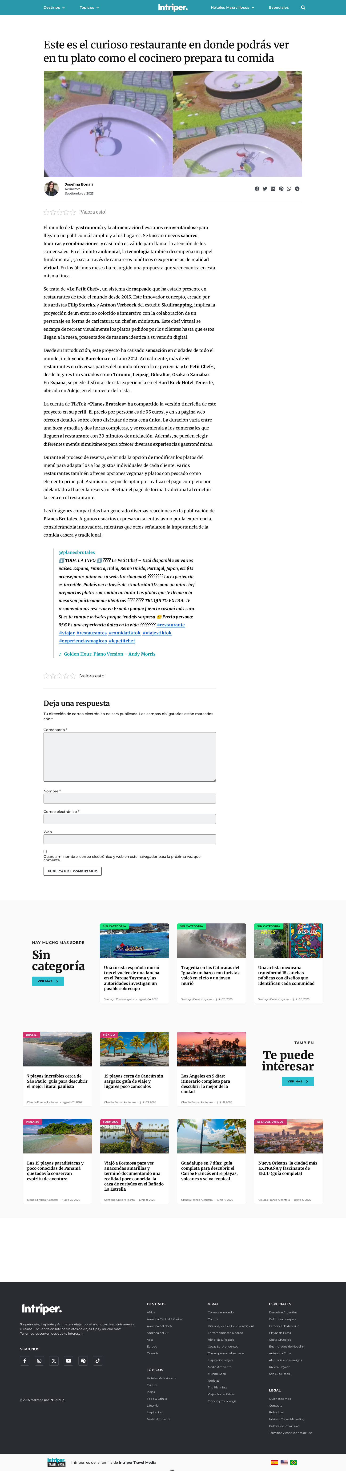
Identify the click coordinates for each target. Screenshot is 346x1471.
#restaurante (171, 625)
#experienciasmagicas (83, 641)
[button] (303, 8)
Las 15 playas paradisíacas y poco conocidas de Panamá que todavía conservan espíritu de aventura (55, 1171)
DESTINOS (156, 1304)
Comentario (55, 730)
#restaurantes (91, 633)
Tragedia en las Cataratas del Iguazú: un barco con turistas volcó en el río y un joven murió (210, 975)
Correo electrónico (61, 811)
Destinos (52, 7)
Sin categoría (58, 960)
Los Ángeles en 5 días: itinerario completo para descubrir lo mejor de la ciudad (205, 1083)
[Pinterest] (83, 1361)
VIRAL (213, 1304)
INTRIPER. (57, 1400)
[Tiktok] (97, 1361)
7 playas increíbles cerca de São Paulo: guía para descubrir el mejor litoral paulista (57, 1081)
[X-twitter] (54, 1361)
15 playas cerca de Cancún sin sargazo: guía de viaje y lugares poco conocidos (133, 1081)
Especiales (279, 7)
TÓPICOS (155, 1370)
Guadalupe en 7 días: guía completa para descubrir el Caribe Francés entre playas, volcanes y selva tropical (209, 1171)
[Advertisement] (173, 1249)
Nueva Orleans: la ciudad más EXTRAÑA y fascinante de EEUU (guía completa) (287, 1168)
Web (48, 832)
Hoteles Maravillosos (230, 7)
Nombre (52, 791)
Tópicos (87, 7)
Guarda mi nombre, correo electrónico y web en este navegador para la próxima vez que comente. (122, 858)
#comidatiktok (125, 633)
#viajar (67, 633)
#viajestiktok (157, 633)
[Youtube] (68, 1361)
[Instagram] (39, 1361)
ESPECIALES (280, 1304)
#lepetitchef (122, 641)
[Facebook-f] (24, 1361)
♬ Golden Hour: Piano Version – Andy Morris (107, 654)
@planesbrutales (77, 552)
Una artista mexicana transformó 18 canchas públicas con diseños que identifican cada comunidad (286, 975)
